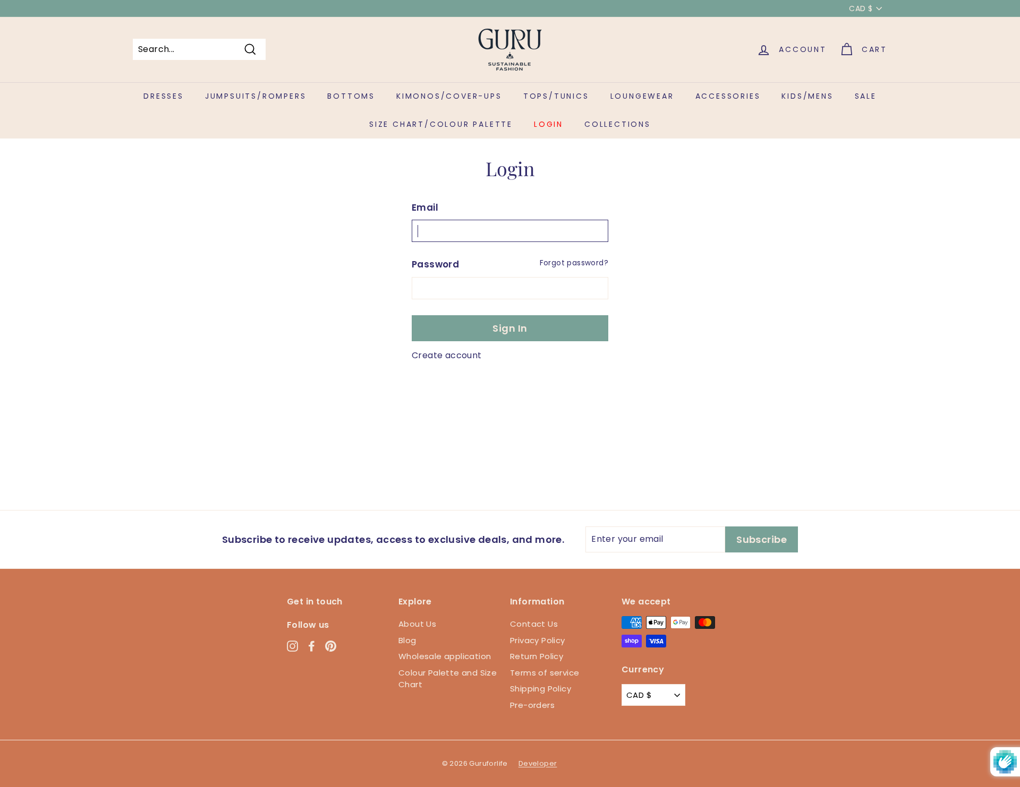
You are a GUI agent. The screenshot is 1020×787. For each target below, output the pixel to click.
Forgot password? (574, 263)
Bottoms (351, 96)
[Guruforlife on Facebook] (311, 645)
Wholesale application (444, 656)
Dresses (163, 96)
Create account (447, 355)
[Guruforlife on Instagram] (292, 645)
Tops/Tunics (556, 96)
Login (548, 124)
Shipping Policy (540, 688)
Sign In (509, 328)
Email (425, 207)
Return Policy (536, 656)
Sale (866, 96)
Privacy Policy (537, 640)
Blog (407, 640)
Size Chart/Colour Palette (441, 124)
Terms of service (544, 672)
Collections (617, 124)
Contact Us (534, 623)
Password (435, 264)
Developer (537, 763)
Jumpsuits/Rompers (256, 96)
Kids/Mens (807, 96)
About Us (417, 623)
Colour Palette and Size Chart (447, 678)
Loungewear (642, 96)
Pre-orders (532, 705)
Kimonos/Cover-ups (449, 96)
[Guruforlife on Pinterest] (330, 645)
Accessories (728, 96)
